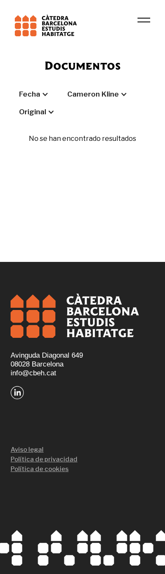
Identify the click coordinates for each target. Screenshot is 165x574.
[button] (34, 94)
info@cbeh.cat (33, 373)
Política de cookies (40, 469)
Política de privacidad (44, 459)
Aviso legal (27, 449)
